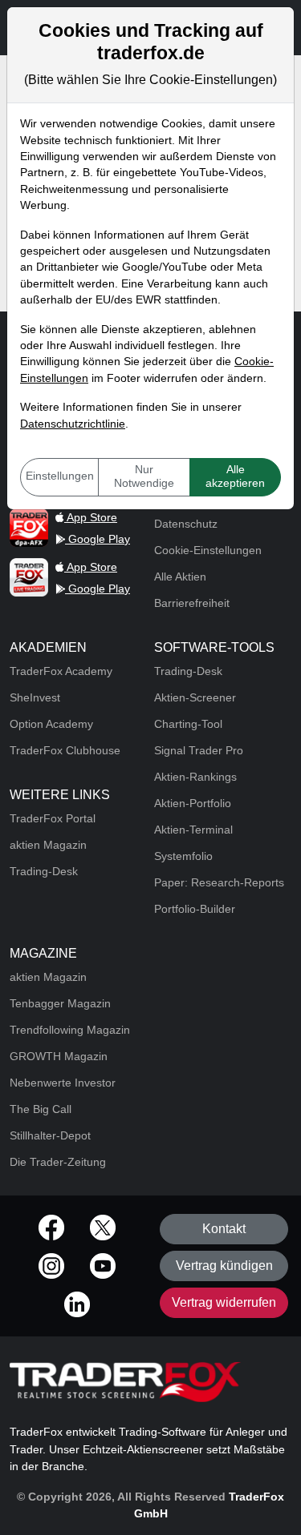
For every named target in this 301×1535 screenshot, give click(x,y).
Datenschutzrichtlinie (72, 424)
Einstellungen (60, 476)
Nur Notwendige (144, 476)
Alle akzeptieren (235, 476)
